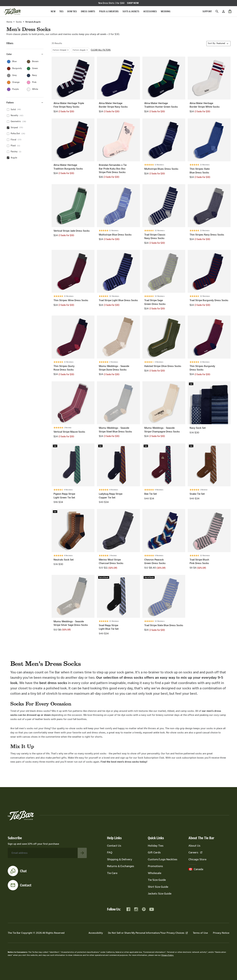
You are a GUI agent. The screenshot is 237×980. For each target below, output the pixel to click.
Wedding (165, 11)
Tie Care (112, 873)
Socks (19, 22)
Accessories (150, 11)
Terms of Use (200, 932)
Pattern (10, 102)
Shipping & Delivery (119, 859)
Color (9, 54)
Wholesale (154, 873)
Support (207, 11)
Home (9, 22)
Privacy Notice (221, 932)
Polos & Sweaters (109, 11)
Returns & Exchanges (120, 866)
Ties (61, 11)
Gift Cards (154, 852)
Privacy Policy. (167, 955)
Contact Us (114, 845)
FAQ (109, 852)
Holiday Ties (155, 845)
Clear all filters (101, 50)
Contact (25, 885)
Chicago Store (197, 859)
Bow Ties (72, 11)
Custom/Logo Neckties (162, 859)
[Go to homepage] (12, 11)
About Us (194, 845)
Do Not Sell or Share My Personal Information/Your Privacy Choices (146, 932)
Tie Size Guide (157, 880)
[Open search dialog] (217, 11)
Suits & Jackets (131, 11)
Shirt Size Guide (158, 887)
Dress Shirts (88, 11)
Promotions (155, 866)
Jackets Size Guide (159, 893)
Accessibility (96, 932)
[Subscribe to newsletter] (82, 853)
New (53, 11)
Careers (193, 852)
